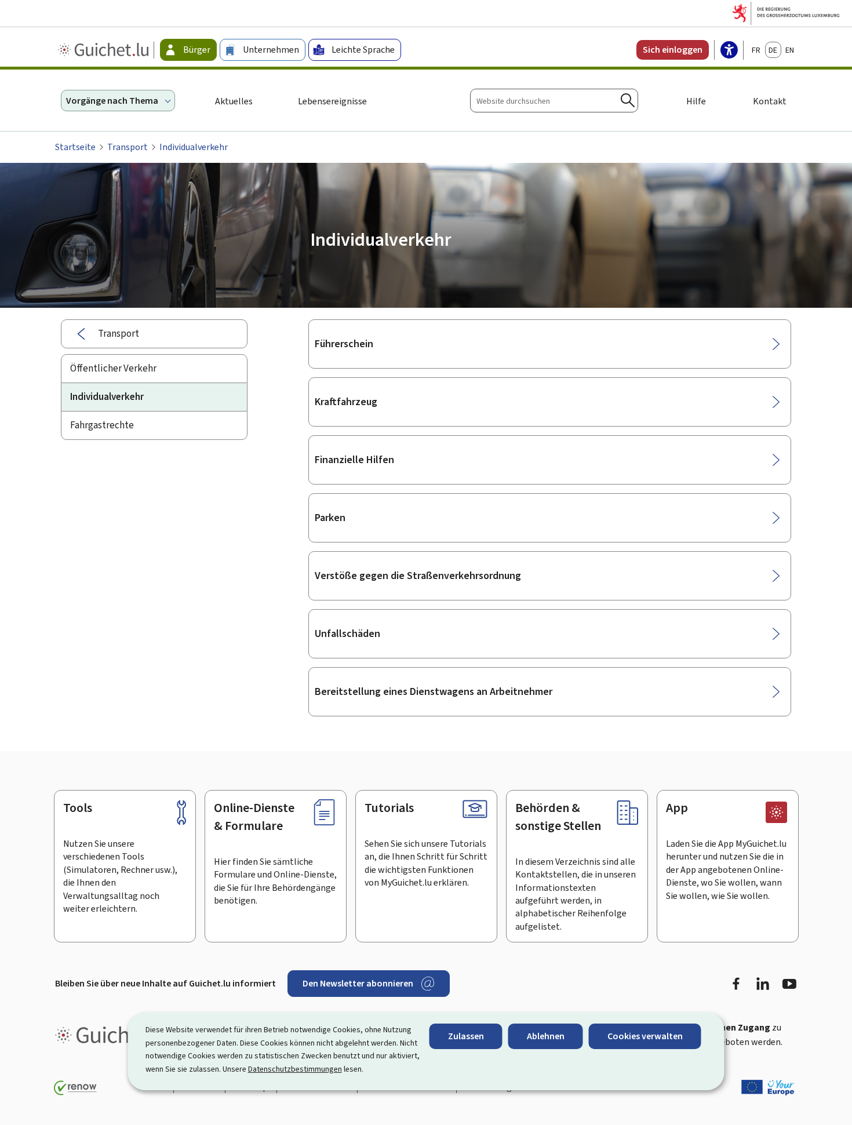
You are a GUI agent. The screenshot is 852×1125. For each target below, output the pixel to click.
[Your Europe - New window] (768, 1087)
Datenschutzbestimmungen (295, 1069)
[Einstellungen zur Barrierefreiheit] (729, 51)
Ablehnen (546, 1036)
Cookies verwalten (645, 1036)
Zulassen (466, 1036)
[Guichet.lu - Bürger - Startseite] (104, 50)
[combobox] (554, 100)
